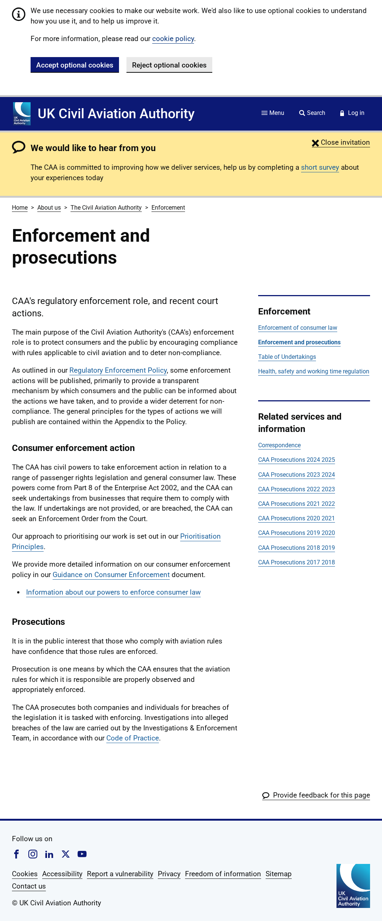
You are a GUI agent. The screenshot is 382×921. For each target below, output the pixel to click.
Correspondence (279, 445)
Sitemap (279, 874)
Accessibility (62, 874)
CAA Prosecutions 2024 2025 (296, 459)
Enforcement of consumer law (297, 327)
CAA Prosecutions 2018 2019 (296, 547)
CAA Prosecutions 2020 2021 (296, 518)
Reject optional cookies (169, 65)
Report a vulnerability (120, 874)
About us (49, 207)
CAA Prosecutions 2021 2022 (296, 503)
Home (20, 207)
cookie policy (173, 38)
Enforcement (168, 207)
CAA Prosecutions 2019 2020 (296, 532)
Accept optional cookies (74, 65)
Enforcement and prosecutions (299, 342)
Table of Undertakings (287, 356)
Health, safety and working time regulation (313, 371)
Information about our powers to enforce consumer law (113, 592)
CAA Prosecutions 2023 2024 (296, 474)
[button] (341, 142)
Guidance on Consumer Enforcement (111, 574)
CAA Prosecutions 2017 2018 (296, 562)
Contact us (29, 886)
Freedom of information (223, 874)
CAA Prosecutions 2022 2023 (296, 489)
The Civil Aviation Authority (106, 207)
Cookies (25, 874)
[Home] (22, 113)
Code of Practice (132, 738)
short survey (320, 167)
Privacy (169, 874)
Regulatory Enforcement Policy (118, 370)
